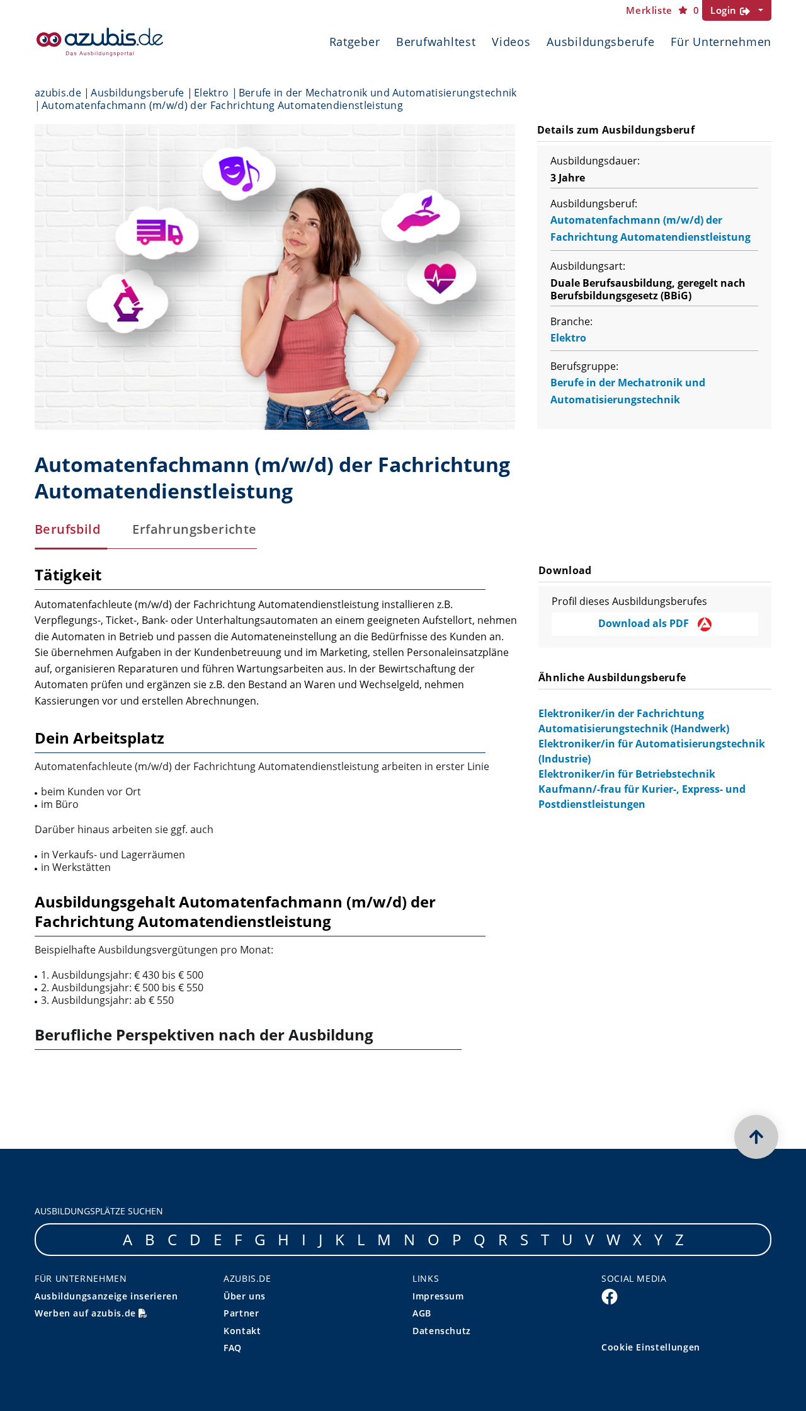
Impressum (438, 1296)
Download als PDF (644, 623)
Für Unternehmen (721, 41)
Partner (241, 1313)
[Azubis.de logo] (100, 42)
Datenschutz (441, 1331)
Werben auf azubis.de (87, 1313)
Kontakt (242, 1331)
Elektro (211, 93)
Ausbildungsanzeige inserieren (106, 1296)
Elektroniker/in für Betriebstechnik (626, 774)
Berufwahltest (435, 41)
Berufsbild (67, 529)
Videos (511, 41)
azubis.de (58, 93)
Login (725, 10)
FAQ (233, 1348)
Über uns (245, 1296)
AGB (421, 1313)
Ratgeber (354, 41)
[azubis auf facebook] (609, 1296)
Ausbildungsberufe (600, 41)
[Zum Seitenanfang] (756, 1137)
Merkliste (662, 10)
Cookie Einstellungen (650, 1347)
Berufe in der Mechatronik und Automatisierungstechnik (378, 93)
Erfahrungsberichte (194, 529)
